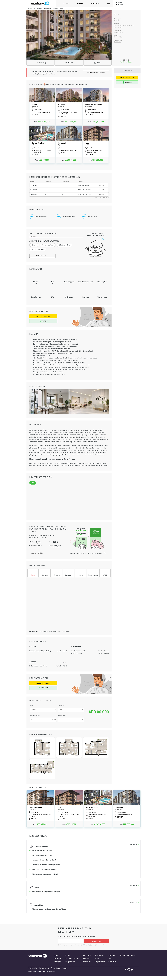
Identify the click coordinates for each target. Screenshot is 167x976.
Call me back (96, 941)
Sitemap (64, 968)
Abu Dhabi (79, 3)
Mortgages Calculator (72, 958)
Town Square (118, 27)
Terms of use (55, 968)
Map (41, 63)
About (110, 958)
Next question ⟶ (42, 256)
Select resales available (96, 72)
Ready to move (70, 962)
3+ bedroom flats (37, 249)
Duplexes (86, 958)
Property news (100, 962)
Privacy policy (44, 968)
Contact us (112, 962)
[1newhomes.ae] (37, 958)
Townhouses (99, 955)
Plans (99, 63)
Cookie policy (32, 968)
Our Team (111, 955)
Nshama (116, 20)
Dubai (67, 3)
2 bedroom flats (64, 245)
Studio (34, 245)
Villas (97, 958)
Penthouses (87, 962)
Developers (95, 3)
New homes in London (127, 955)
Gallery (70, 63)
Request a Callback (43, 316)
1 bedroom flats (47, 245)
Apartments (117, 42)
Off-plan (67, 955)
